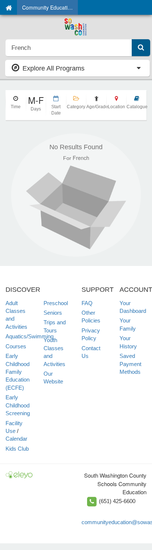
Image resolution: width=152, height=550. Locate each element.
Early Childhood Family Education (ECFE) (18, 372)
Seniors (53, 313)
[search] (69, 47)
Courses (16, 346)
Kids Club (17, 448)
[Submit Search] (141, 47)
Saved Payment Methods (130, 364)
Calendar (16, 438)
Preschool (56, 303)
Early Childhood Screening (18, 405)
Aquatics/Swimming (29, 336)
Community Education (47, 7)
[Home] (8, 7)
